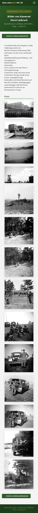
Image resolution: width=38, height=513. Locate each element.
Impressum (22, 509)
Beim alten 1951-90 (12, 3)
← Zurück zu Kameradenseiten (16, 36)
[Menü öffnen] (34, 3)
